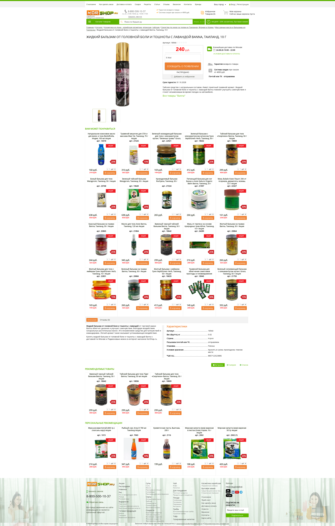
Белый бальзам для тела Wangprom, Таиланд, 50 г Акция (101, 180)
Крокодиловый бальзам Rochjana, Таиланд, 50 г (166, 180)
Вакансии (177, 4)
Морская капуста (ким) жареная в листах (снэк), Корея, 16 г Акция (199, 430)
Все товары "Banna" (174, 95)
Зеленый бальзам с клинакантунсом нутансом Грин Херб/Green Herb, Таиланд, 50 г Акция (199, 137)
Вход (233, 4)
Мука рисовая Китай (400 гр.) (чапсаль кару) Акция (101, 429)
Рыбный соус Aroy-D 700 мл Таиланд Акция (134, 429)
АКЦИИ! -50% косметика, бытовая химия (229, 21)
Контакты (188, 4)
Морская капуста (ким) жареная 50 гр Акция (232, 429)
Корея (211, 338)
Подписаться (237, 515)
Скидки (138, 4)
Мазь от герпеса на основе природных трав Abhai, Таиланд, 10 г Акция (199, 226)
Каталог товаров (103, 21)
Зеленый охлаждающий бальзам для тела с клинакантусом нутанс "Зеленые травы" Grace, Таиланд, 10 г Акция (167, 137)
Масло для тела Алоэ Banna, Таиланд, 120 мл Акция (134, 225)
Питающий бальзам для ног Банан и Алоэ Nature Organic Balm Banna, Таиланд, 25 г (199, 181)
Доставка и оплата (124, 4)
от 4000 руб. (219, 72)
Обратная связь (96, 502)
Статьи (157, 4)
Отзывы (166, 4)
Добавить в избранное (184, 76)
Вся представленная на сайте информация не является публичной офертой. (99, 510)
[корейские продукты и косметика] (87, 8)
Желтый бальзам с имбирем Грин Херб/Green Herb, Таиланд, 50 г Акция (166, 271)
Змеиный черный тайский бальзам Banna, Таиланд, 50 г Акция (166, 226)
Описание (92, 320)
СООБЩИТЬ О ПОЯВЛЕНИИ (183, 66)
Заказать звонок (135, 16)
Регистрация (243, 4)
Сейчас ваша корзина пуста (239, 12)
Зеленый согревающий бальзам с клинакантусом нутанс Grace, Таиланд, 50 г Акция (232, 271)
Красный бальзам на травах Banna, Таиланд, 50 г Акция (101, 225)
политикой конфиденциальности (189, 523)
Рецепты (147, 4)
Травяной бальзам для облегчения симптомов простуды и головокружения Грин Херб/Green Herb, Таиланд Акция (199, 274)
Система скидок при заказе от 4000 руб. (174, 12)
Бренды (198, 4)
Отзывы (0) (105, 320)
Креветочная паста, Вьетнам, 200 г (166, 429)
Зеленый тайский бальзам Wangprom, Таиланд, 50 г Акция (134, 180)
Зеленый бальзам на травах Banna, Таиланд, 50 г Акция (134, 270)
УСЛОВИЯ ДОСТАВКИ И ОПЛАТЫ (226, 54)
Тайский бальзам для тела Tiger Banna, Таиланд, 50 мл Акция (134, 375)
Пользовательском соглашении (216, 523)
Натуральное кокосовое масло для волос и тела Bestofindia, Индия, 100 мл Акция (101, 136)
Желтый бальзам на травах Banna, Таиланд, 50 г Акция (232, 225)
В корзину (110, 172)
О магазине (91, 4)
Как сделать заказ (106, 4)
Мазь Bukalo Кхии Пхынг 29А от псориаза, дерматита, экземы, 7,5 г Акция (232, 181)
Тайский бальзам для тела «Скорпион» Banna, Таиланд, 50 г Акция (232, 136)
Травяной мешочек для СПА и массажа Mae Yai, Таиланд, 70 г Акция (134, 136)
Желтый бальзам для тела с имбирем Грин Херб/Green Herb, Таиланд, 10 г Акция (101, 271)
